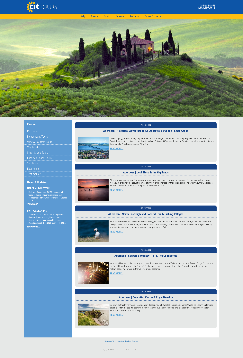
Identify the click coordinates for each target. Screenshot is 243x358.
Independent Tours (37, 136)
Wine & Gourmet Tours (39, 142)
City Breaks (33, 147)
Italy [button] (82, 16)
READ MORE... (33, 204)
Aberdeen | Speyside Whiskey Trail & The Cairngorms (145, 255)
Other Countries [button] (154, 16)
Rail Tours (33, 131)
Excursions (33, 169)
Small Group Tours (37, 152)
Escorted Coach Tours (39, 158)
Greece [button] (120, 16)
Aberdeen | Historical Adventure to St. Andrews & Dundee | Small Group (145, 131)
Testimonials (34, 174)
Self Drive (32, 163)
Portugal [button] (134, 16)
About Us (135, 341)
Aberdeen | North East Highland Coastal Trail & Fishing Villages (146, 214)
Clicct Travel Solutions (134, 350)
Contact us (108, 341)
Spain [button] (107, 16)
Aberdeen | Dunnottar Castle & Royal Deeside (146, 297)
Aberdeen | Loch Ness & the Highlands (146, 172)
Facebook (128, 341)
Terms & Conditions (118, 341)
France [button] (94, 16)
